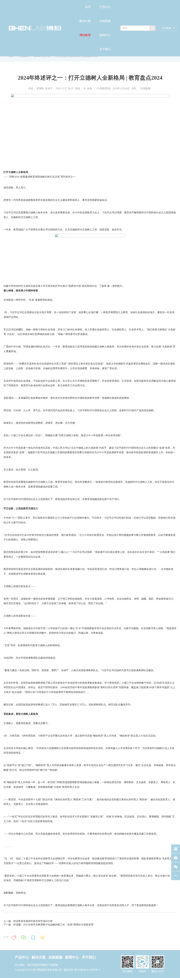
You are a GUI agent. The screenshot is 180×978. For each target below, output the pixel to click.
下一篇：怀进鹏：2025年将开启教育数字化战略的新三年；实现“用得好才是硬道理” (49, 924)
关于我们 (105, 49)
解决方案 (85, 21)
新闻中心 (105, 35)
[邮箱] (175, 858)
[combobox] (167, 28)
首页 (88, 6)
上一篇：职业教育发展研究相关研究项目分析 (28, 921)
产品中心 (105, 6)
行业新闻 (145, 88)
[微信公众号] (175, 867)
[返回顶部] (175, 876)
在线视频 (105, 21)
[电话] (175, 849)
